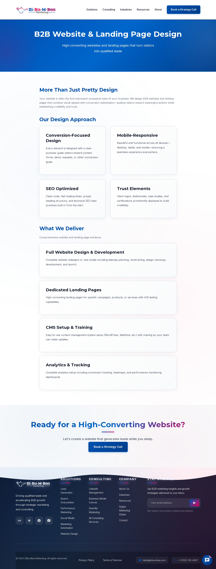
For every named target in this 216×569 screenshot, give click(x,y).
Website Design (69, 533)
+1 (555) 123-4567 (186, 560)
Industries (126, 9)
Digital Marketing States (124, 510)
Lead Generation (66, 490)
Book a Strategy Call (183, 9)
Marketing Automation (67, 526)
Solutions (91, 9)
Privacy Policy (86, 560)
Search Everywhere (67, 500)
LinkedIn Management (96, 490)
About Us (124, 488)
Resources (143, 9)
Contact (123, 520)
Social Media (67, 518)
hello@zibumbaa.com (152, 560)
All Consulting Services (96, 520)
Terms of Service (112, 560)
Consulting (108, 9)
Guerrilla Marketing (94, 510)
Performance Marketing (68, 510)
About (158, 9)
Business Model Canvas (97, 500)
